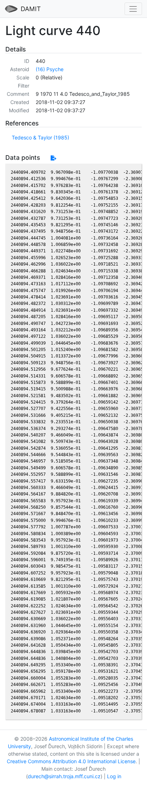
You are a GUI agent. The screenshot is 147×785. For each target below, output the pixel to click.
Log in (114, 776)
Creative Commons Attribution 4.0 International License (71, 761)
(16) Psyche (50, 69)
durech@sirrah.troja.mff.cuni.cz (64, 776)
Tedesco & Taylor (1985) (40, 137)
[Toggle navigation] (133, 9)
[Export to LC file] (53, 158)
